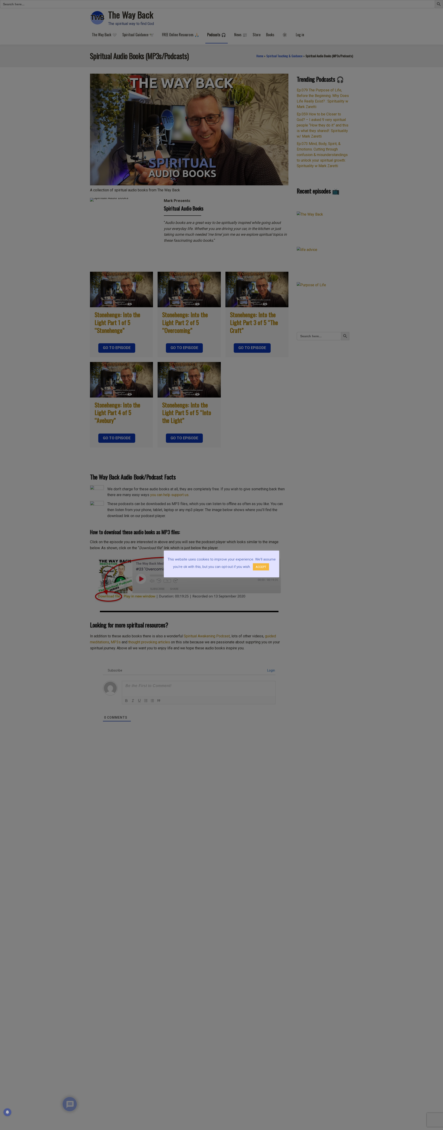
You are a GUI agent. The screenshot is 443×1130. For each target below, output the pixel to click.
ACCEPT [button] (261, 567)
